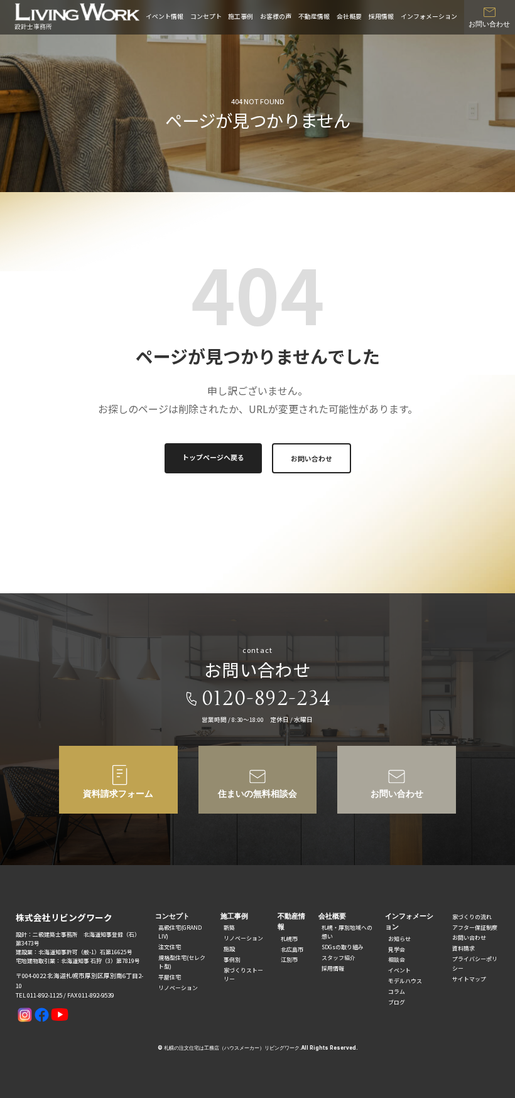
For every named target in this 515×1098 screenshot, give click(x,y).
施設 (229, 949)
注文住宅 (169, 947)
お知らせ (399, 939)
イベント (399, 970)
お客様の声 (275, 16)
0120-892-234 (267, 699)
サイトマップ (469, 979)
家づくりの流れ (472, 917)
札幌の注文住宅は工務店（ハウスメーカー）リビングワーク (232, 1048)
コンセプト (206, 16)
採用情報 (381, 16)
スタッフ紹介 (338, 958)
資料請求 (463, 948)
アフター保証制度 (474, 927)
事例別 (232, 959)
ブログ (396, 1002)
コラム (396, 992)
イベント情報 (164, 16)
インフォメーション (429, 16)
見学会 (396, 949)
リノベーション (178, 988)
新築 (229, 927)
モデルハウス (405, 981)
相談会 (396, 959)
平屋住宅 (169, 977)
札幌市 (289, 939)
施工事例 (240, 16)
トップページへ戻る (213, 457)
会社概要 (349, 16)
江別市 (289, 959)
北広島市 (292, 949)
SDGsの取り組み (343, 947)
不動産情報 (314, 16)
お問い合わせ (311, 458)
